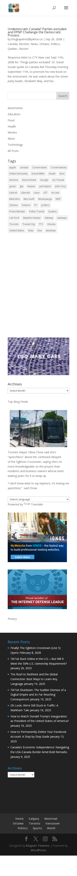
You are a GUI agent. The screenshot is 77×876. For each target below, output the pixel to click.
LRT (45, 192)
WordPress (38, 850)
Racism (23, 49)
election (13, 180)
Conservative (39, 167)
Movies (12, 132)
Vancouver (52, 823)
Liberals (25, 192)
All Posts (13, 151)
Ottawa (18, 823)
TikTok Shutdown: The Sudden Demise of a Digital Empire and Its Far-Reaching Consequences (38, 694)
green (12, 186)
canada (24, 167)
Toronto (14, 224)
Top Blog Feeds (18, 401)
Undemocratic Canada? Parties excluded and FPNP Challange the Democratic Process (37, 32)
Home (19, 818)
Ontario (44, 44)
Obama (13, 205)
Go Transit (58, 180)
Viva (39, 230)
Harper (31, 186)
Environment (29, 180)
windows (51, 230)
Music (11, 138)
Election (24, 44)
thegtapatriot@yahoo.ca (26, 39)
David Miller (38, 173)
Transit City (29, 224)
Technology (15, 145)
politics (45, 205)
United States (16, 230)
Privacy (12, 619)
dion (62, 173)
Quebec (13, 49)
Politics (55, 44)
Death (52, 173)
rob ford (14, 217)
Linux (36, 192)
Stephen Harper (32, 217)
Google (44, 180)
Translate (37, 504)
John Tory (60, 186)
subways (62, 217)
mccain (55, 192)
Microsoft (29, 199)
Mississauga (45, 199)
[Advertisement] (38, 288)
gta (21, 186)
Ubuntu (51, 224)
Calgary (34, 818)
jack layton (45, 186)
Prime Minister (17, 211)
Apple (12, 167)
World (51, 828)
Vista (30, 230)
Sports (37, 828)
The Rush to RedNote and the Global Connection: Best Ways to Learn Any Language (34, 679)
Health (12, 126)
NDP (58, 199)
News (34, 44)
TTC (41, 224)
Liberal (13, 192)
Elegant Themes (37, 845)
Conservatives (59, 167)
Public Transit (36, 211)
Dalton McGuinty (18, 173)
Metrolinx (14, 199)
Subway (49, 217)
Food (11, 120)
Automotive (15, 108)
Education (14, 114)
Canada (12, 44)
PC (35, 205)
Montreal (50, 818)
